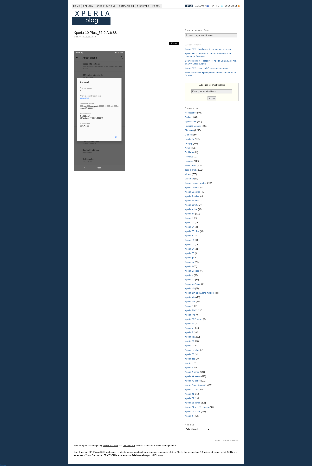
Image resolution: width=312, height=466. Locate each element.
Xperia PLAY (191, 310)
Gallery (88, 6)
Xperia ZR (189, 416)
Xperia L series (192, 271)
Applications (190, 121)
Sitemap (3, 465)
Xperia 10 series (192, 192)
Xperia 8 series (192, 200)
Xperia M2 (190, 279)
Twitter (215, 6)
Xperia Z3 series (192, 403)
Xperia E (189, 235)
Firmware (143, 6)
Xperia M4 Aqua (192, 284)
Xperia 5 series (192, 196)
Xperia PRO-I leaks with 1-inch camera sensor (206, 68)
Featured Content (193, 126)
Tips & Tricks (191, 170)
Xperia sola (190, 337)
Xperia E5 (189, 253)
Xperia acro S (191, 205)
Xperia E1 (189, 240)
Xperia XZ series (193, 381)
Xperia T (189, 345)
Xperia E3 (189, 244)
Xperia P (189, 306)
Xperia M (189, 275)
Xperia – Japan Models (196, 183)
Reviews (189, 156)
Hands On (189, 139)
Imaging (188, 143)
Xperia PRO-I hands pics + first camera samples (208, 49)
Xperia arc (190, 213)
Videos (188, 174)
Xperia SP (190, 341)
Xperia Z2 (189, 398)
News (187, 148)
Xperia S (189, 332)
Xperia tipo (190, 359)
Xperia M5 (190, 288)
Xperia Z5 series (192, 411)
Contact (225, 440)
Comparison (126, 6)
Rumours (189, 161)
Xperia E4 (189, 249)
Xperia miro (190, 297)
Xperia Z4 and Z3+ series (197, 407)
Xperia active (191, 209)
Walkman (189, 178)
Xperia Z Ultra (191, 389)
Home (76, 6)
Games (188, 135)
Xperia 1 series (192, 187)
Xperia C (189, 218)
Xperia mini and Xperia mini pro (199, 293)
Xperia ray (190, 328)
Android (188, 117)
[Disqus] (127, 218)
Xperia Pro (190, 315)
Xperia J (189, 266)
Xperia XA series (193, 376)
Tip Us (187, 6)
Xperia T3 (189, 354)
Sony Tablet (190, 165)
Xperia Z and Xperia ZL (196, 385)
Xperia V (189, 367)
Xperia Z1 (189, 394)
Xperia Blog (151, 16)
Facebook (200, 6)
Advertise (234, 440)
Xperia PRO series (193, 319)
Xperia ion (189, 262)
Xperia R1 (189, 323)
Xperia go (189, 257)
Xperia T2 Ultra (192, 350)
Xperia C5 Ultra (192, 231)
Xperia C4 (189, 227)
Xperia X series (192, 372)
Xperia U (189, 363)
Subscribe (231, 6)
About (217, 440)
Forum (156, 6)
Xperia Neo (190, 301)
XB (77, 36)
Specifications (106, 6)
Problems (189, 152)
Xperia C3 (189, 222)
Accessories (191, 113)
